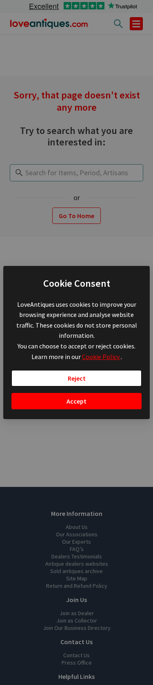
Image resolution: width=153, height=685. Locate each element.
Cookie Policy (101, 357)
